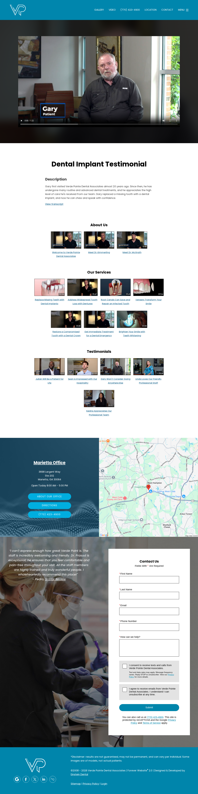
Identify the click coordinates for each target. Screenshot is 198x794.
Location (151, 10)
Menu (181, 10)
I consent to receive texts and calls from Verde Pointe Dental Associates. (151, 671)
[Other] (52, 779)
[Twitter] (35, 779)
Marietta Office (49, 463)
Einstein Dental (79, 775)
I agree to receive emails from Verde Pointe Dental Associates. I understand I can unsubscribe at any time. (152, 691)
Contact (167, 10)
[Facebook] (26, 779)
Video (112, 10)
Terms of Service (152, 723)
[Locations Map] (148, 487)
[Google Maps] (17, 779)
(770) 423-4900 (130, 10)
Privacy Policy (91, 784)
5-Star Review (55, 579)
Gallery (99, 10)
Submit (149, 707)
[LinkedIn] (43, 779)
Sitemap (76, 784)
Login (104, 784)
